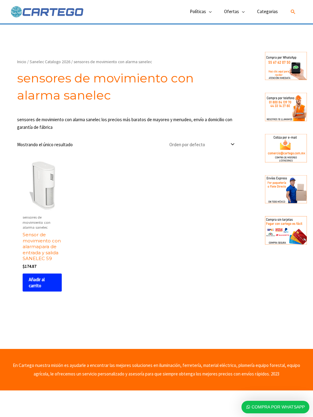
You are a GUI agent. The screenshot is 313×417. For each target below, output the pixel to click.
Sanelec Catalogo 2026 (50, 61)
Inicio (21, 61)
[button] (293, 12)
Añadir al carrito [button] (37, 282)
